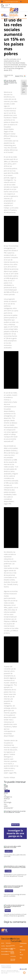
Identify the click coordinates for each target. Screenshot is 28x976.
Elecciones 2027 (8, 851)
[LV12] (4, 932)
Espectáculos (9, 948)
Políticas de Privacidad (6, 967)
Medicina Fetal (12, 949)
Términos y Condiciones (6, 966)
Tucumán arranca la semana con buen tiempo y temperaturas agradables (15, 915)
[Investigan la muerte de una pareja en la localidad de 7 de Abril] (15, 819)
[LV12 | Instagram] (22, 933)
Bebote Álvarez (12, 953)
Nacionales (4, 951)
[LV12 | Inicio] (27, 938)
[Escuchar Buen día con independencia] (26, 15)
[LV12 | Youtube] (25, 933)
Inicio (2, 943)
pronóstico (7, 910)
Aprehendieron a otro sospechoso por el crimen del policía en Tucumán (15, 875)
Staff (21, 946)
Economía (3, 954)
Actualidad (4, 948)
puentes (12, 945)
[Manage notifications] (24, 972)
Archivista (13, 956)
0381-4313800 (4, 973)
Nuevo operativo (9, 890)
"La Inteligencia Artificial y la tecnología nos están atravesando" (8, 801)
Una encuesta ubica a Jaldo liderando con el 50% (15, 855)
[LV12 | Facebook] (22, 930)
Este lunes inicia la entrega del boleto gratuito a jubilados (15, 895)
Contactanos (23, 943)
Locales (3, 946)
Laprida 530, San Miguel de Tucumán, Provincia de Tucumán (9, 971)
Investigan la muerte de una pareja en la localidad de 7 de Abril (15, 836)
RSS (21, 958)
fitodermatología (9, 791)
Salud (7, 954)
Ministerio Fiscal (15, 824)
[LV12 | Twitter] (25, 930)
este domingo (8, 871)
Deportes (8, 946)
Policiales (8, 943)
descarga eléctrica (12, 959)
